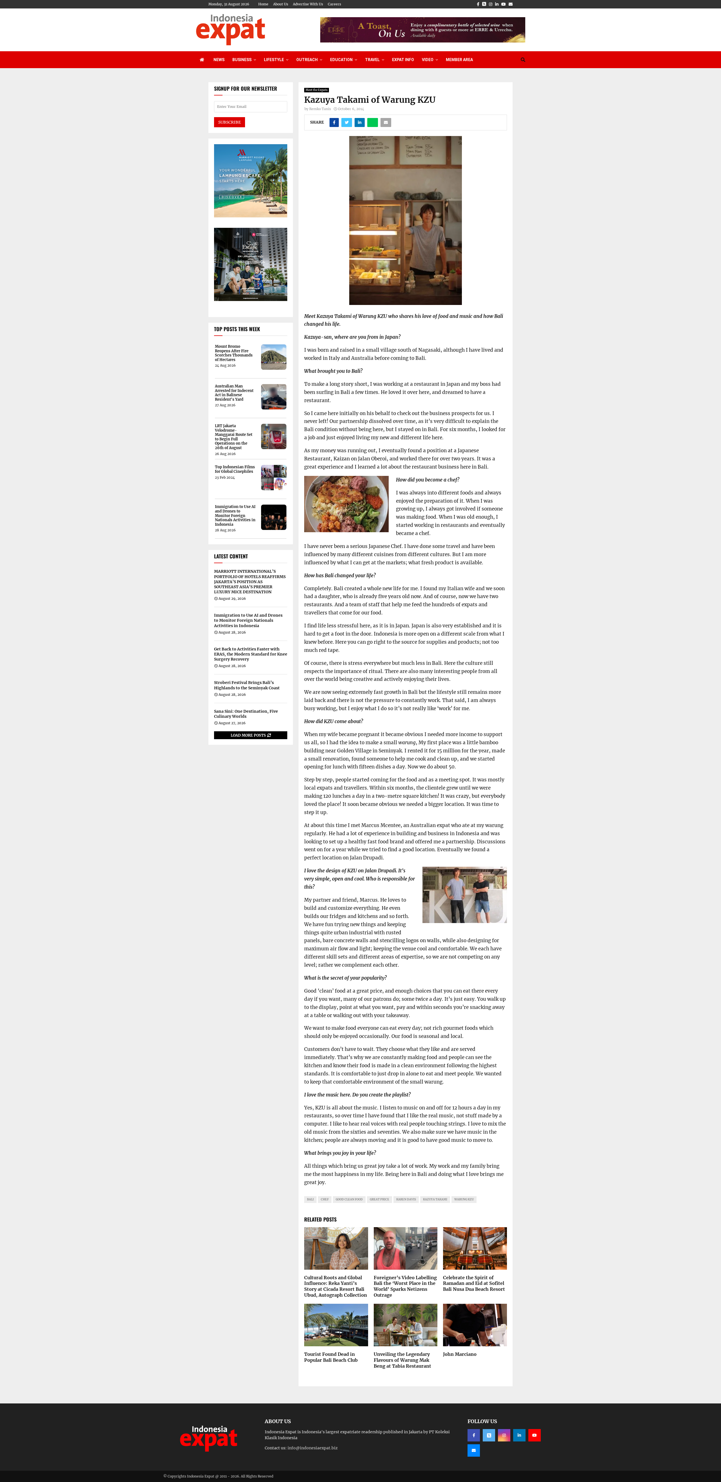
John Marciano (460, 1354)
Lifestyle (274, 59)
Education (341, 59)
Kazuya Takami (435, 1199)
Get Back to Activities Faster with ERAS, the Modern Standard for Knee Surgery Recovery (250, 654)
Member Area (459, 59)
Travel (372, 59)
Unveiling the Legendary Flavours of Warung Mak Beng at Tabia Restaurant (402, 1360)
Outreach (307, 59)
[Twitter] (489, 1435)
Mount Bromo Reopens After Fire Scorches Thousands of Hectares (234, 353)
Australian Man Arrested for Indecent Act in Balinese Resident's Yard (234, 393)
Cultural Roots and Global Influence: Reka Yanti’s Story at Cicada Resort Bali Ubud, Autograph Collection (335, 1286)
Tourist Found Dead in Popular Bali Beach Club (331, 1357)
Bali (310, 1199)
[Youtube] (534, 1435)
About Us (280, 4)
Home (263, 4)
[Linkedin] (519, 1435)
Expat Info (403, 59)
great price (379, 1199)
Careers (334, 4)
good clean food (349, 1199)
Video (427, 59)
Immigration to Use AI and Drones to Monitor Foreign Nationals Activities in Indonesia (235, 516)
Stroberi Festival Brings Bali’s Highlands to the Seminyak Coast (247, 685)
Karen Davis (406, 1199)
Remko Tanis (320, 109)
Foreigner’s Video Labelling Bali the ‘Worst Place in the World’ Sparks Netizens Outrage (405, 1286)
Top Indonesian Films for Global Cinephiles (235, 469)
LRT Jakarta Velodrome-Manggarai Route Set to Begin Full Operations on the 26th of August (233, 437)
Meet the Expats (317, 90)
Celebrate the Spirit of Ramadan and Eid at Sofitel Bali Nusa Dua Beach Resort (474, 1283)
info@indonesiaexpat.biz (313, 1447)
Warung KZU (464, 1199)
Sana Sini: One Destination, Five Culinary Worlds (246, 714)
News (218, 59)
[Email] (474, 1450)
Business (242, 59)
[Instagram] (504, 1435)
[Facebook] (474, 1435)
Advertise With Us (308, 4)
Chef (325, 1199)
